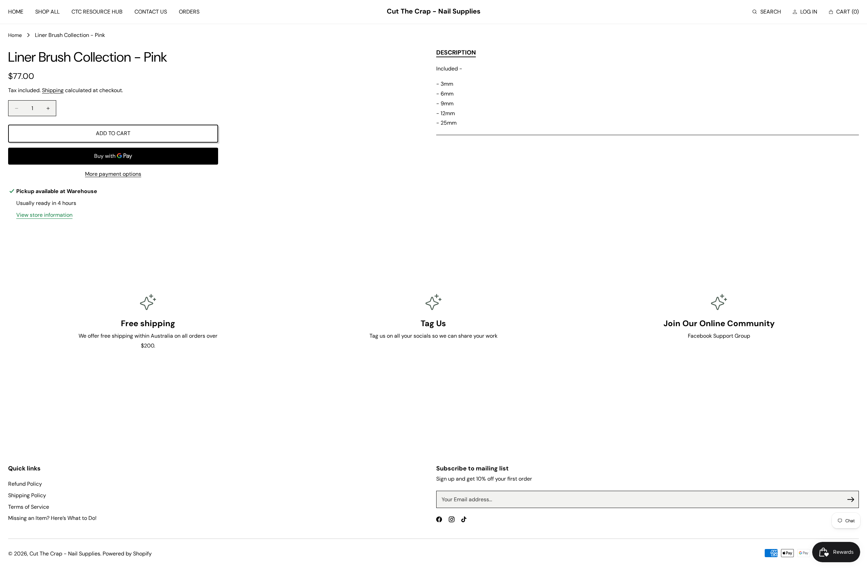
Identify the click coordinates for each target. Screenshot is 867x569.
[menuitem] (15, 12)
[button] (767, 12)
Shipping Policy (27, 495)
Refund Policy (25, 483)
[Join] (851, 500)
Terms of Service (28, 506)
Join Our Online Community (719, 323)
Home (15, 35)
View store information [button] (44, 214)
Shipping (53, 90)
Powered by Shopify (127, 553)
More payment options (113, 173)
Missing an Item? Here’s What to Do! (52, 518)
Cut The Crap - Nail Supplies (64, 553)
